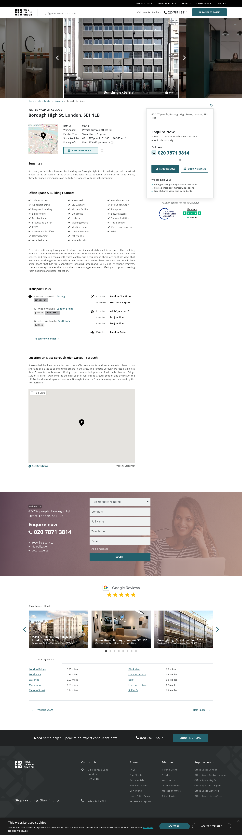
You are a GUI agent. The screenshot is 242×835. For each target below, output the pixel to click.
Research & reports (140, 801)
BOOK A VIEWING (197, 169)
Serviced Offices (139, 785)
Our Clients (136, 774)
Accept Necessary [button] (211, 826)
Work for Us (168, 780)
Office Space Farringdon (207, 785)
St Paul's (133, 690)
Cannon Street (37, 690)
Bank (131, 679)
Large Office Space (140, 796)
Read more (148, 827)
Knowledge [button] (202, 3)
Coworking (136, 790)
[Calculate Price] (102, 150)
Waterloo (34, 679)
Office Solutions (171, 785)
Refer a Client (169, 769)
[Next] (184, 57)
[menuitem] (146, 769)
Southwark (64, 321)
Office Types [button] (143, 3)
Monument (35, 685)
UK (39, 101)
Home (31, 101)
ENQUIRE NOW (167, 169)
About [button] (185, 3)
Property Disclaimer (125, 465)
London (47, 101)
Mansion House (137, 674)
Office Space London (206, 769)
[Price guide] (112, 142)
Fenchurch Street (138, 685)
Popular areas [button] (166, 3)
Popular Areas (204, 762)
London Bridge (65, 308)
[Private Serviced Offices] (110, 130)
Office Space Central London (210, 774)
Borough (59, 101)
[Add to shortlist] (211, 105)
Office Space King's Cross (208, 796)
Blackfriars (134, 669)
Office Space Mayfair (205, 780)
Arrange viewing (209, 12)
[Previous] (58, 57)
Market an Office (171, 790)
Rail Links (40, 392)
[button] (80, 831)
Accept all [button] (174, 826)
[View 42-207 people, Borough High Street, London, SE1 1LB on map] (43, 140)
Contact (221, 3)
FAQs (132, 769)
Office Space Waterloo (206, 790)
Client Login (168, 796)
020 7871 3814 (177, 12)
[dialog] (121, 826)
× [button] (238, 821)
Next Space (199, 709)
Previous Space (44, 709)
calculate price (81, 150)
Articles (166, 774)
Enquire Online (190, 737)
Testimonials (137, 780)
